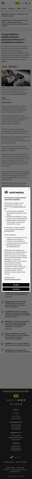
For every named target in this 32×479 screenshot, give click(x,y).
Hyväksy (16, 285)
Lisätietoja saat (12, 278)
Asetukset (16, 289)
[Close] (29, 189)
